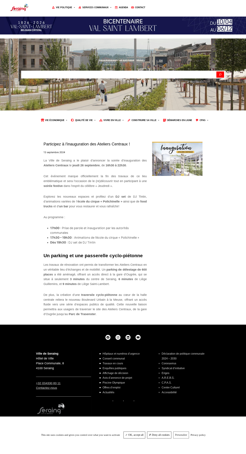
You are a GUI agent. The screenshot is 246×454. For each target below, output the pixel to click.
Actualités (108, 392)
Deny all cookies (160, 434)
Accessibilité (169, 392)
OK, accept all (135, 434)
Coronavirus (169, 363)
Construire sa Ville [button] (144, 120)
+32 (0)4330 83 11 (48, 383)
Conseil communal (114, 358)
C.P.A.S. (167, 382)
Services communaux (95, 7)
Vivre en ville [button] (112, 120)
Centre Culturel (171, 387)
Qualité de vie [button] (84, 120)
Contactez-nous (46, 388)
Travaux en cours (113, 363)
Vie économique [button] (54, 120)
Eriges (165, 373)
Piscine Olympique (114, 382)
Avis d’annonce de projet (117, 377)
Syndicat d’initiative (173, 368)
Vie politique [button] (64, 7)
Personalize (181, 434)
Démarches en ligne (179, 120)
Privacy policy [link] (198, 435)
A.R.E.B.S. (168, 377)
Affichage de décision (115, 373)
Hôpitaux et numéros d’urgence (121, 353)
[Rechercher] (220, 74)
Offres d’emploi (111, 387)
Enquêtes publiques (114, 368)
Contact (140, 7)
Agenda (123, 7)
